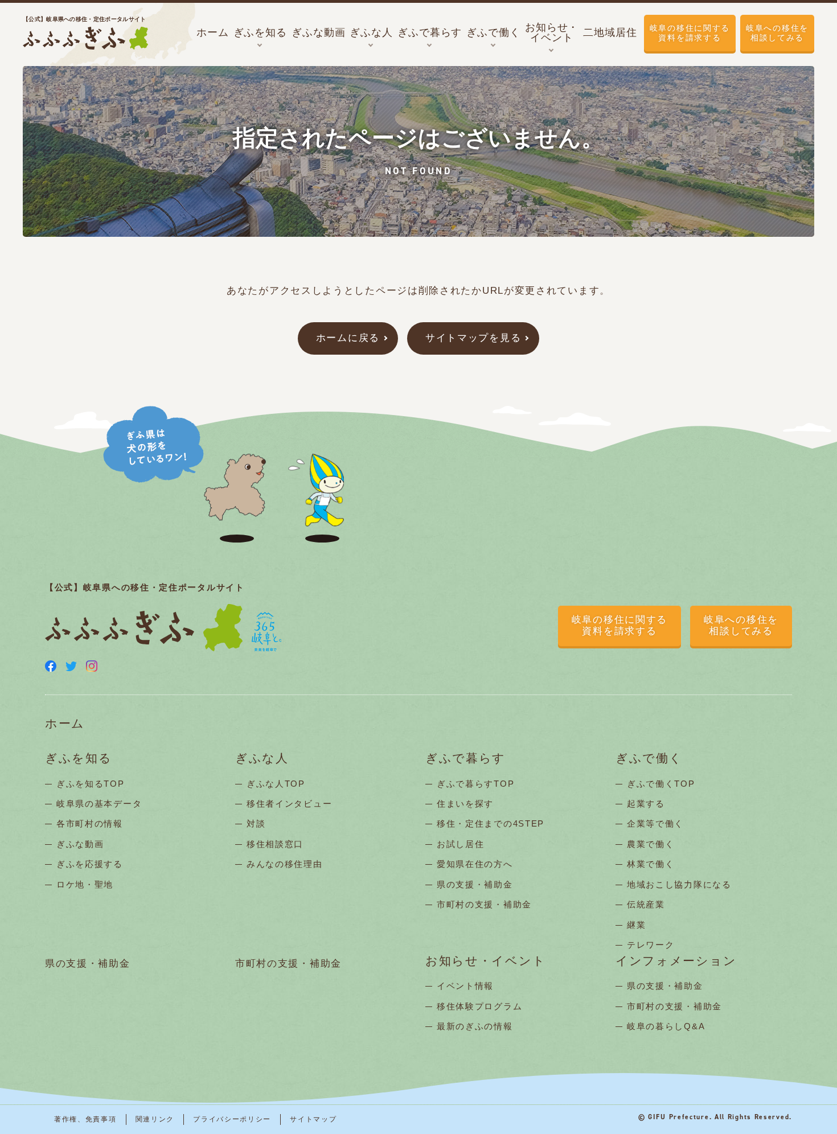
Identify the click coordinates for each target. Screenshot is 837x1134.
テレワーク (651, 945)
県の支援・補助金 (475, 884)
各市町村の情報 (89, 823)
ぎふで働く (649, 759)
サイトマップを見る (473, 337)
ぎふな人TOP (276, 783)
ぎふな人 (262, 759)
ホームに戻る (348, 337)
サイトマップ (313, 1119)
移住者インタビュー (289, 803)
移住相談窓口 (275, 844)
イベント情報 (465, 986)
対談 (256, 823)
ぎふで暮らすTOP (475, 783)
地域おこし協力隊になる (679, 884)
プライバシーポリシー (232, 1119)
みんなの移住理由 (285, 864)
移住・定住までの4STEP (490, 823)
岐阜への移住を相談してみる (777, 32)
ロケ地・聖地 (84, 884)
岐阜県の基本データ (99, 803)
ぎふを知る (78, 759)
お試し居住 (461, 844)
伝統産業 (646, 904)
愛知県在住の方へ (475, 864)
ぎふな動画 (80, 844)
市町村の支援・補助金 (484, 904)
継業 (636, 925)
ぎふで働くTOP (661, 783)
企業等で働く (655, 823)
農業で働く (651, 844)
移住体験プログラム (479, 1006)
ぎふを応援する (89, 864)
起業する (646, 803)
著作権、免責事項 (85, 1119)
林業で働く (651, 864)
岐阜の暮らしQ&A (666, 1026)
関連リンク (155, 1119)
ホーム (65, 724)
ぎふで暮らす (465, 759)
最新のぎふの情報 (475, 1026)
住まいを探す (465, 803)
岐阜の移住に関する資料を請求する (690, 32)
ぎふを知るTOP (90, 783)
